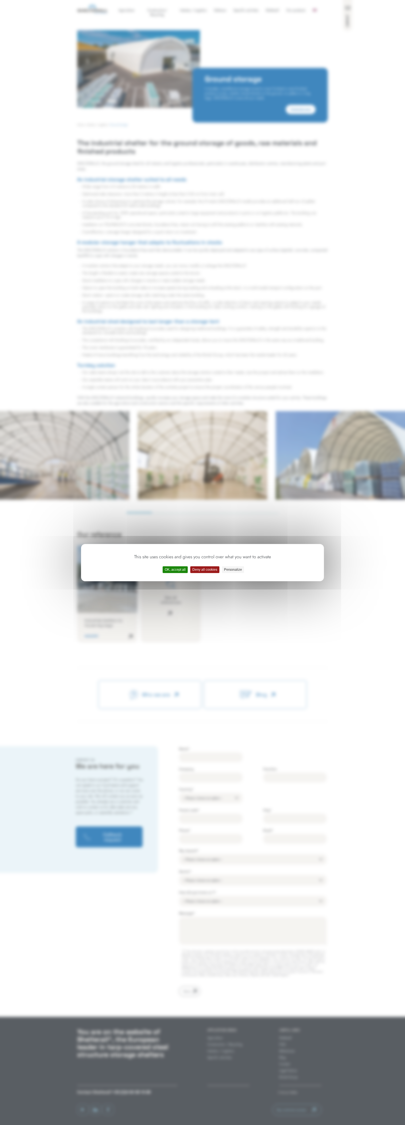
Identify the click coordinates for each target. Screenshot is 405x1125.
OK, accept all (175, 569)
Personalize (233, 569)
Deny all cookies (204, 569)
